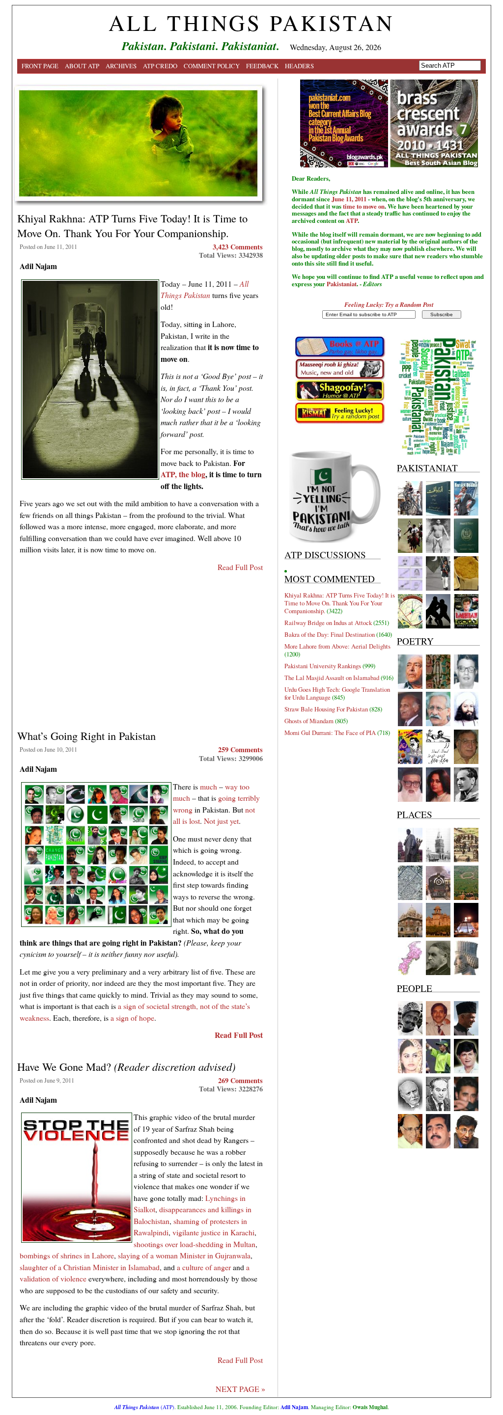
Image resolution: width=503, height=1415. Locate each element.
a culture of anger (205, 1267)
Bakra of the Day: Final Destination (329, 634)
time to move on (364, 206)
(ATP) (144, 1407)
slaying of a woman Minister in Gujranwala (184, 1255)
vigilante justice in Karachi (213, 1232)
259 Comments (240, 749)
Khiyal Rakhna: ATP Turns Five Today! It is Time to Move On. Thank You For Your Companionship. (132, 225)
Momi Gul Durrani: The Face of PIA (330, 732)
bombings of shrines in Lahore (67, 1255)
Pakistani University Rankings (322, 665)
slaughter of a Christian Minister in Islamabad (90, 1267)
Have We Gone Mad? (126, 1066)
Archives (121, 65)
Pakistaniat (342, 283)
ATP (352, 220)
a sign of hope (132, 1017)
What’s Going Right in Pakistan (86, 735)
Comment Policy (212, 65)
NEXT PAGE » (240, 1389)
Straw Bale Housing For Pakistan (326, 709)
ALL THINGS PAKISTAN (251, 22)
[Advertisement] (141, 647)
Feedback (262, 65)
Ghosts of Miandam (309, 720)
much (208, 786)
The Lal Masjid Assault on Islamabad (331, 677)
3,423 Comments (238, 247)
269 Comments (240, 1080)
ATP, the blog (183, 474)
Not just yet (221, 821)
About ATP (82, 65)
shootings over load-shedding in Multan (194, 1244)
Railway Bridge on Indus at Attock (328, 622)
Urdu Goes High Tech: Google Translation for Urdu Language (337, 693)
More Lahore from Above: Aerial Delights (337, 646)
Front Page (40, 65)
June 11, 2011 (349, 198)
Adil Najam (294, 1407)
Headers (299, 65)
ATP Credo (160, 65)
